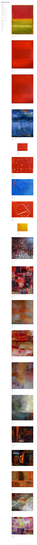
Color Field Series (3, 7)
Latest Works (2, 4)
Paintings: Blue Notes (3, 10)
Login (1, 31)
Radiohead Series (3, 25)
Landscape (2, 22)
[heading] (3, 2)
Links (1, 28)
